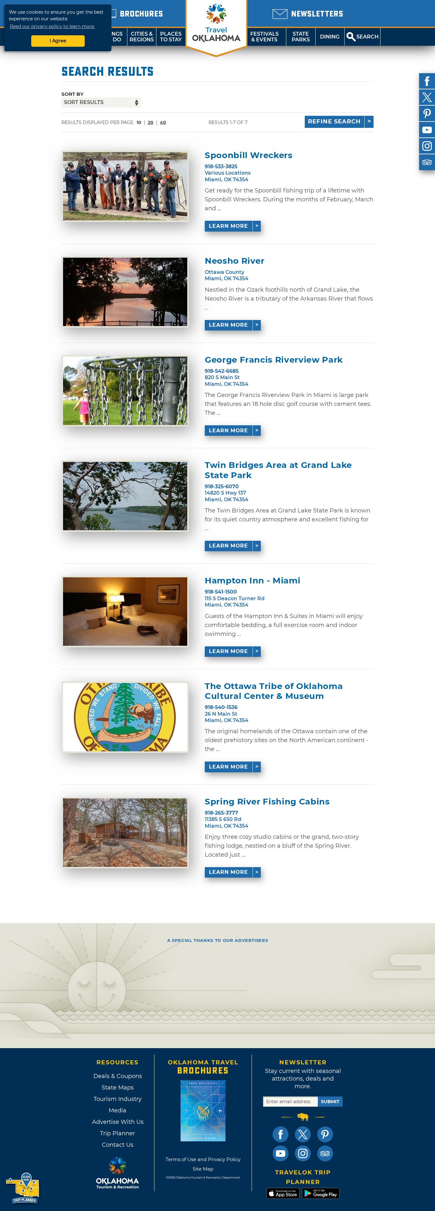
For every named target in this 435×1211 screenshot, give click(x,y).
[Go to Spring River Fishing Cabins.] (125, 832)
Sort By (72, 94)
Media (117, 1110)
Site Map (203, 1169)
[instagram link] (303, 1153)
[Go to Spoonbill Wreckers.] (125, 186)
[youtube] (427, 130)
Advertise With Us (117, 1121)
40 (163, 122)
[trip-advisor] (427, 162)
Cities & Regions (142, 37)
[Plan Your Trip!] (23, 1188)
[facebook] (427, 81)
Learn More (228, 226)
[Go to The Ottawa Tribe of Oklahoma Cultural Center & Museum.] (125, 717)
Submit (330, 1101)
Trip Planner (117, 1133)
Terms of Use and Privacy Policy (203, 1159)
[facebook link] (281, 1134)
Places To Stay (171, 37)
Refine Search (334, 121)
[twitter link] (303, 1134)
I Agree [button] (58, 41)
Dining (329, 37)
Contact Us (117, 1144)
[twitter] (427, 97)
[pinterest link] (325, 1134)
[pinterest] (427, 114)
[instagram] (427, 146)
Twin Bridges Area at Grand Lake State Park (278, 470)
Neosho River (235, 261)
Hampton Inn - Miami (252, 581)
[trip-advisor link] (325, 1153)
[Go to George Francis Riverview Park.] (125, 391)
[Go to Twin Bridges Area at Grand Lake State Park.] (125, 496)
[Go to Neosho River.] (125, 292)
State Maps (118, 1087)
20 (150, 122)
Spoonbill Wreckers (249, 155)
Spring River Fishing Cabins (267, 802)
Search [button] (367, 37)
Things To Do (113, 37)
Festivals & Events (264, 37)
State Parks (301, 37)
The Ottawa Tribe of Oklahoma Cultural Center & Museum (274, 691)
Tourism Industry (118, 1099)
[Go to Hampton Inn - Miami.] (125, 611)
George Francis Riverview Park (274, 360)
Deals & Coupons (117, 1076)
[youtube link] (281, 1153)
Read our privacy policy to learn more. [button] (52, 26)
